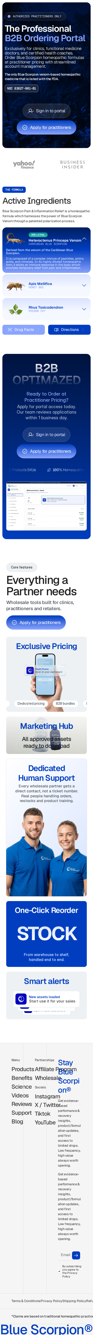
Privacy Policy (51, 1301)
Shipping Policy (74, 1301)
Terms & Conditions (26, 1301)
